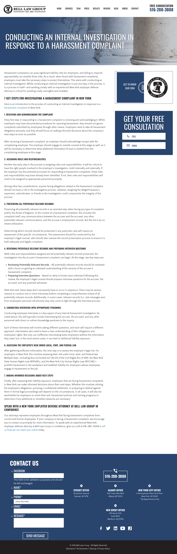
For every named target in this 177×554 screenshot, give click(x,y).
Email (134, 145)
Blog (116, 8)
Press (86, 8)
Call (134, 136)
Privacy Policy (104, 549)
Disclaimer (70, 549)
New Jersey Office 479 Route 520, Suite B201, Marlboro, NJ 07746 (115, 514)
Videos (125, 8)
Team (78, 8)
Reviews (106, 8)
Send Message (35, 535)
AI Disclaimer (82, 549)
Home (59, 8)
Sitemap (93, 549)
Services (69, 8)
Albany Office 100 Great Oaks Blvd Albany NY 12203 (115, 492)
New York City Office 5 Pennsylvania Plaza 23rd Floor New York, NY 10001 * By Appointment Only (149, 494)
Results (96, 8)
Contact (135, 8)
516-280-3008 (161, 9)
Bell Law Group (82, 545)
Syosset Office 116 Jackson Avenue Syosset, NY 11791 (81, 492)
